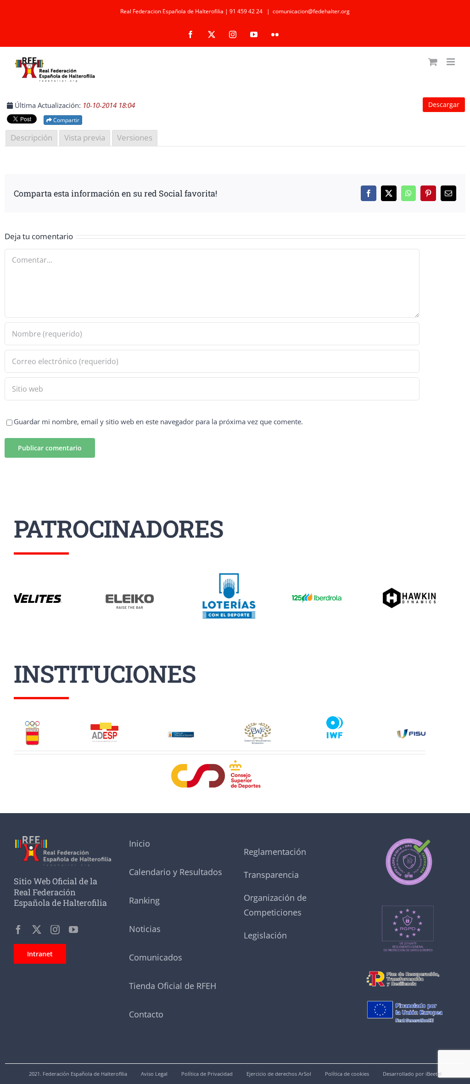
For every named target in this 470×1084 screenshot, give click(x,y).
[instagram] (55, 929)
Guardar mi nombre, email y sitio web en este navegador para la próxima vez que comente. (158, 421)
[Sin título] (407, 890)
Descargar (443, 104)
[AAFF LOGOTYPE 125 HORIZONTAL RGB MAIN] (317, 593)
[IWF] (334, 716)
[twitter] (36, 929)
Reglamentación (275, 851)
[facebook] (18, 929)
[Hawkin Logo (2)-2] (409, 590)
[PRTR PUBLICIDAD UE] (407, 995)
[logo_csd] (219, 762)
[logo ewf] (258, 725)
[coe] (32, 723)
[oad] (181, 730)
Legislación (265, 935)
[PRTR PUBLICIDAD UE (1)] (407, 969)
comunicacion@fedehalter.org (311, 11)
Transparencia (271, 874)
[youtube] (73, 929)
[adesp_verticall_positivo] (104, 725)
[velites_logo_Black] (38, 596)
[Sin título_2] (407, 839)
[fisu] (411, 732)
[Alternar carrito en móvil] (432, 62)
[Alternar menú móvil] (451, 62)
